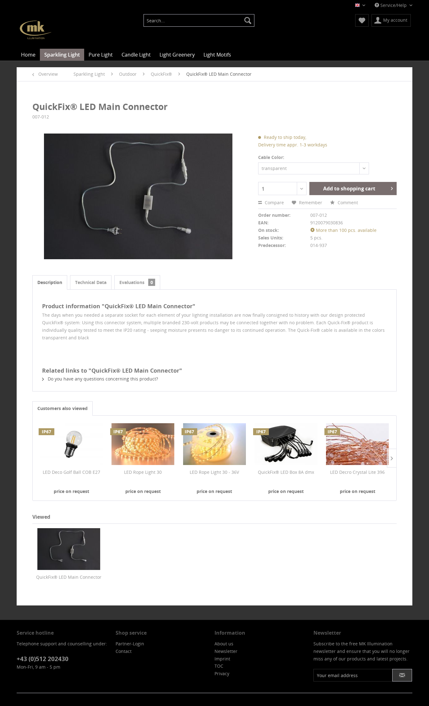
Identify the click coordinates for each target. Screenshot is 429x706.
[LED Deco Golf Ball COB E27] (71, 444)
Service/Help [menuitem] (393, 5)
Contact (124, 651)
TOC (219, 666)
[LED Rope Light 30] (143, 444)
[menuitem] (199, 20)
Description (49, 282)
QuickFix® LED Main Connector (68, 577)
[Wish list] (362, 20)
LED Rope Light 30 (143, 472)
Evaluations (136, 282)
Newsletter (226, 651)
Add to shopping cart (349, 188)
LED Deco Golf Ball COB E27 (71, 472)
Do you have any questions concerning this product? (102, 379)
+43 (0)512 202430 (42, 659)
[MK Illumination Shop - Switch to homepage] (35, 30)
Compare (273, 202)
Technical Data (90, 282)
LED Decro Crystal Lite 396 (357, 472)
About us (224, 644)
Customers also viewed (62, 408)
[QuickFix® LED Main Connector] (68, 549)
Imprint (222, 659)
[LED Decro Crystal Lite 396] (357, 444)
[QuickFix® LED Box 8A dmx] (286, 444)
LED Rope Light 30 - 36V (214, 472)
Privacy (222, 673)
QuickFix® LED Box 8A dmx (286, 472)
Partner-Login (130, 644)
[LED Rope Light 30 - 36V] (214, 444)
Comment (347, 202)
